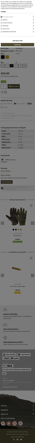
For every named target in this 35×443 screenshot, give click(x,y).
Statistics (5, 20)
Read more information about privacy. (15, 8)
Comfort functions (7, 23)
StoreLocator (6, 28)
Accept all (17, 45)
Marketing (5, 26)
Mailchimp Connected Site (9, 31)
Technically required (8, 17)
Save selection (17, 41)
